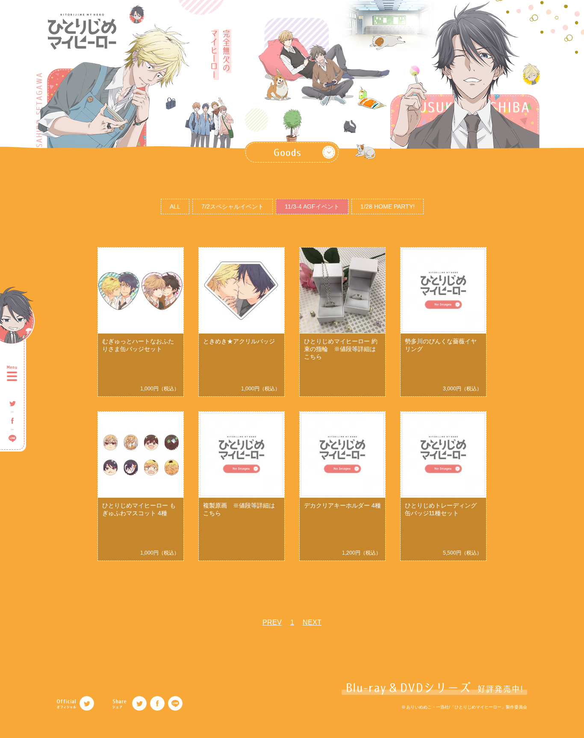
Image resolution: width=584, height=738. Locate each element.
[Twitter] (87, 703)
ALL (175, 206)
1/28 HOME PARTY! (387, 206)
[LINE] (175, 703)
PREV (272, 622)
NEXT (312, 622)
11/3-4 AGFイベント (312, 206)
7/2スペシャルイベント (232, 206)
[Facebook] (157, 703)
